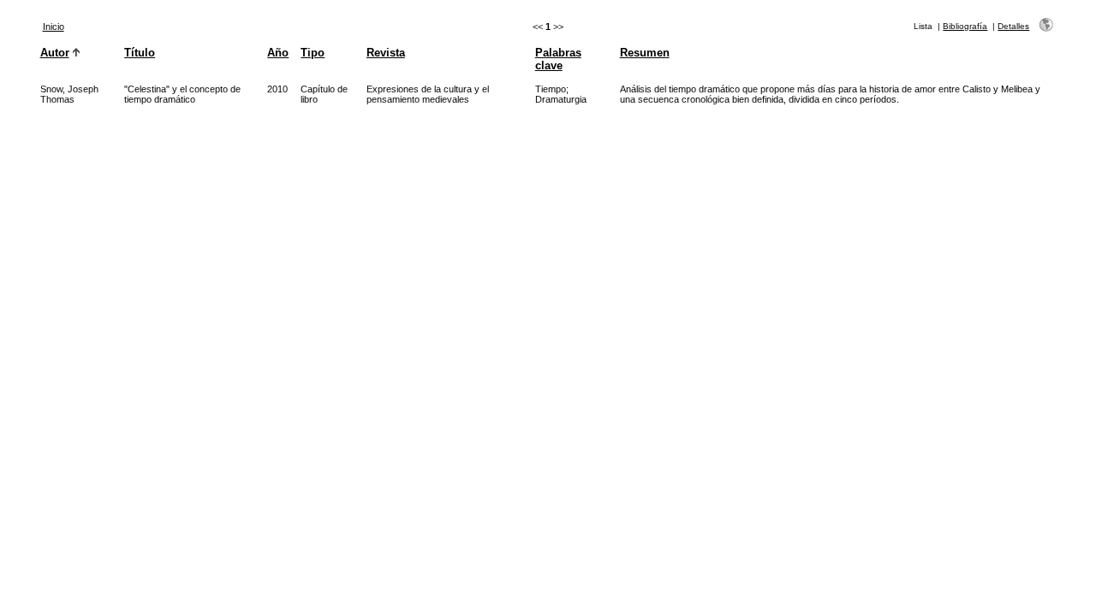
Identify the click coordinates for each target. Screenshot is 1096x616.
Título (139, 52)
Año (278, 52)
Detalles (1013, 26)
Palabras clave (558, 59)
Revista (385, 52)
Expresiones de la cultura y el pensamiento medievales (427, 94)
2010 (277, 89)
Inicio (53, 26)
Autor (54, 52)
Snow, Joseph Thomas (69, 94)
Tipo (313, 52)
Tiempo (550, 89)
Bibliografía (965, 26)
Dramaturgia (561, 99)
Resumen (645, 52)
